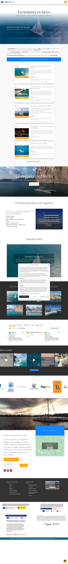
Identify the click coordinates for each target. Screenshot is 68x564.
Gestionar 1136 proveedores (24, 293)
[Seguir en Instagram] (8, 470)
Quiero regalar (34, 184)
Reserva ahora (21, 77)
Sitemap (30, 495)
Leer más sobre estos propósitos (34, 293)
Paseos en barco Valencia (14, 296)
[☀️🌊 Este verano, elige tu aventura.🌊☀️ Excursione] (34, 360)
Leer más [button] (10, 341)
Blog (10, 486)
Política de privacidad (33, 490)
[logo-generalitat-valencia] (56, 525)
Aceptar (24, 296)
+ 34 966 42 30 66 (8, 467)
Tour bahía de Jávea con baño (39, 143)
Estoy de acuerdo (52, 487)
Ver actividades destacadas (11, 459)
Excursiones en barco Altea (34, 310)
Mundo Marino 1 (34, 256)
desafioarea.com (51, 538)
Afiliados (11, 488)
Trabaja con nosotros (13, 490)
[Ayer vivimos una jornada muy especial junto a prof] (61, 360)
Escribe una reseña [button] (54, 328)
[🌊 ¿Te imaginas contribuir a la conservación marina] (47, 360)
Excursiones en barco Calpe (15, 310)
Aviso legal (41, 299)
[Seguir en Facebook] (5, 470)
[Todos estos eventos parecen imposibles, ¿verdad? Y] (20, 360)
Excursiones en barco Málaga (53, 310)
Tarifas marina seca (13, 492)
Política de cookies (28, 299)
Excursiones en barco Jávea (53, 296)
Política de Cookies (32, 488)
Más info (49, 225)
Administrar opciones (44, 296)
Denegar (34, 296)
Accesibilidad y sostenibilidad (14, 494)
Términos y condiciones (33, 484)
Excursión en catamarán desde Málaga (41, 106)
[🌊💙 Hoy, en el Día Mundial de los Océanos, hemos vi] (6, 360)
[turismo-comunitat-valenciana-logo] (47, 525)
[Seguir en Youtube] (11, 470)
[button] (48, 264)
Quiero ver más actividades (33, 161)
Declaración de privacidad (35, 299)
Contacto (24, 465)
